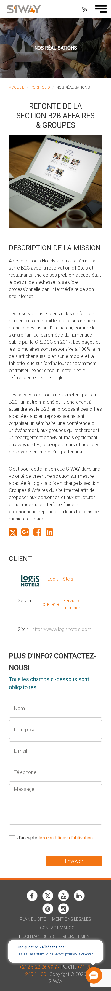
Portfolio (40, 87)
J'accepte (55, 838)
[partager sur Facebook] (37, 532)
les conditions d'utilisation (65, 838)
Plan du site (33, 919)
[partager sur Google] (25, 532)
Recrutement (77, 936)
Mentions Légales (71, 919)
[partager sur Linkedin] (49, 532)
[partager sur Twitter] (13, 532)
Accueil (16, 87)
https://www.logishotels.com (61, 629)
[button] (94, 975)
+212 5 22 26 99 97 (39, 967)
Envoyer (74, 861)
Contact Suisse (39, 936)
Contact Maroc (57, 927)
